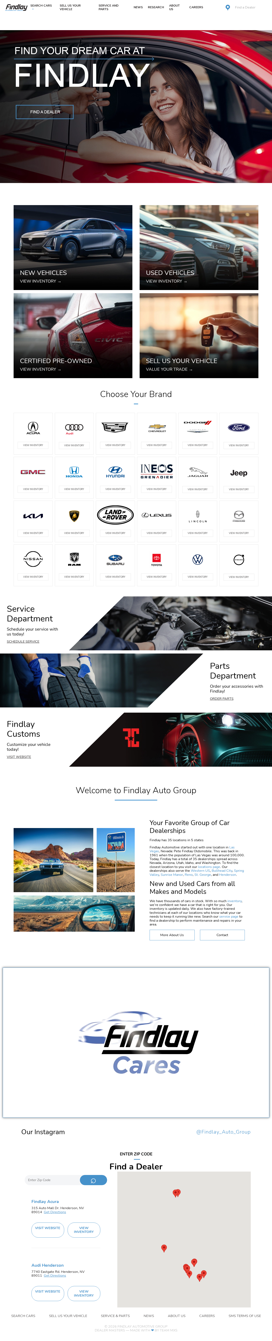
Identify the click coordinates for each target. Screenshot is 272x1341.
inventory (234, 901)
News (138, 7)
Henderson (227, 874)
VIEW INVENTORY (33, 445)
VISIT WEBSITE (47, 1228)
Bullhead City (222, 870)
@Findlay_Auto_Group (223, 1132)
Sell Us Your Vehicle (70, 7)
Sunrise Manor (172, 874)
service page (228, 916)
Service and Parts (109, 7)
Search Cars (41, 6)
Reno (189, 874)
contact (222, 935)
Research (156, 7)
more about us (172, 935)
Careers (196, 7)
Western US (200, 870)
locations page (209, 867)
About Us (174, 7)
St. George (202, 874)
